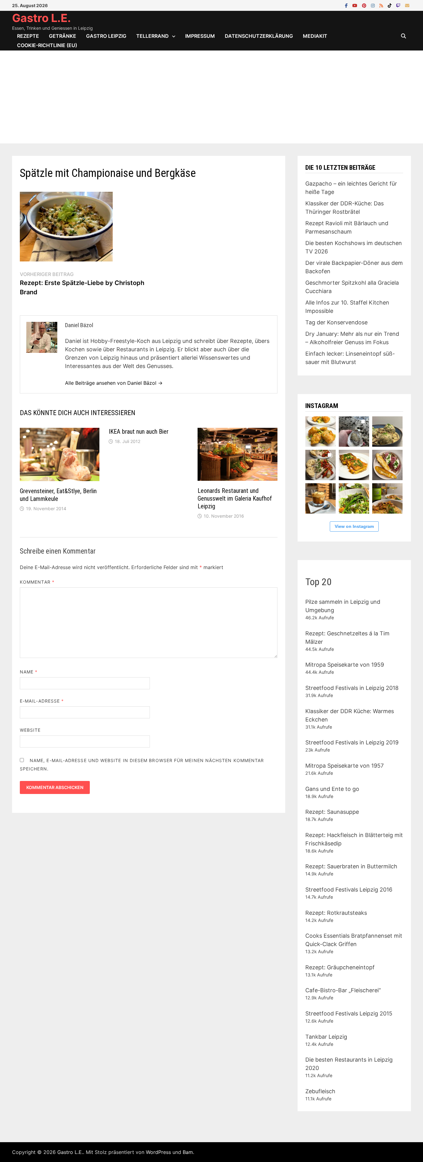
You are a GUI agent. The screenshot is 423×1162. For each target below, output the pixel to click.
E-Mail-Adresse (42, 701)
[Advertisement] (211, 97)
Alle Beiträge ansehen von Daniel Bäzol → (114, 383)
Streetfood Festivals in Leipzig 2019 (352, 742)
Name (28, 671)
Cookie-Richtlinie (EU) (47, 45)
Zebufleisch (320, 1091)
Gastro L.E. (41, 18)
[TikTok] (390, 5)
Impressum (200, 36)
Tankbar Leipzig (326, 1036)
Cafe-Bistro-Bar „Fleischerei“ (343, 990)
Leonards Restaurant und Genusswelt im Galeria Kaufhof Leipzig (235, 498)
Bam (188, 1152)
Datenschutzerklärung (259, 36)
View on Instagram (354, 526)
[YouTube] (355, 5)
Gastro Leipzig (106, 36)
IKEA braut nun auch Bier (138, 431)
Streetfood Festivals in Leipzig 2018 (352, 688)
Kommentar (37, 582)
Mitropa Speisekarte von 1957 (344, 765)
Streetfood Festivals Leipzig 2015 (348, 1013)
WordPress (158, 1152)
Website (30, 730)
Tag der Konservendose (336, 322)
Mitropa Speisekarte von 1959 (344, 664)
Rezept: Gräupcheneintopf (340, 967)
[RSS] (382, 5)
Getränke (62, 36)
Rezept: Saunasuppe (332, 812)
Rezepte (28, 36)
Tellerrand (152, 36)
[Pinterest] (364, 5)
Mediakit (315, 36)
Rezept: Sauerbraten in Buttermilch (351, 866)
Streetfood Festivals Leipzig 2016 (348, 889)
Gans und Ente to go (332, 789)
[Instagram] (373, 5)
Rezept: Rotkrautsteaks (336, 913)
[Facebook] (347, 5)
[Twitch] (399, 5)
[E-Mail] (407, 5)
